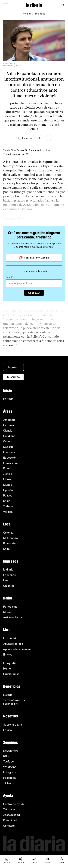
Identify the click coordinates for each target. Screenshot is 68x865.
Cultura (7, 441)
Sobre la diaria (12, 724)
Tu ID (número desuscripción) (14, 701)
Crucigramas (11, 674)
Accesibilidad (11, 815)
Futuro (7, 468)
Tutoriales (9, 809)
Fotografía (9, 663)
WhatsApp (9, 767)
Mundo (7, 484)
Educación (9, 457)
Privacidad (10, 820)
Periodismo (10, 606)
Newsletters (10, 750)
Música (7, 612)
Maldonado (10, 538)
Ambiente (9, 420)
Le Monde (9, 575)
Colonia (8, 532)
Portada (8, 399)
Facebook (9, 778)
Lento (6, 580)
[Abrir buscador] (63, 5)
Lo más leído (11, 638)
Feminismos (10, 463)
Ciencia (7, 430)
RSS (6, 756)
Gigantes (8, 586)
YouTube (8, 761)
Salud (6, 501)
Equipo (7, 730)
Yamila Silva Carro (13, 150)
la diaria (8, 569)
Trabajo (8, 506)
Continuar (34, 292)
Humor (7, 668)
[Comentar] (49, 138)
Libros (7, 479)
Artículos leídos (12, 617)
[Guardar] (40, 138)
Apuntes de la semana (17, 649)
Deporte (8, 447)
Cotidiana (9, 436)
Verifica (8, 512)
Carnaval (9, 425)
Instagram (9, 772)
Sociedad (40, 13)
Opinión (8, 490)
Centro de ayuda (14, 804)
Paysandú (9, 543)
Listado (7, 695)
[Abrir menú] (5, 5)
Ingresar (13, 367)
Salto (6, 549)
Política (27, 13)
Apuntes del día (13, 643)
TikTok (7, 783)
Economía (9, 452)
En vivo (7, 654)
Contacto (9, 825)
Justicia (8, 474)
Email (9, 277)
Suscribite (13, 377)
